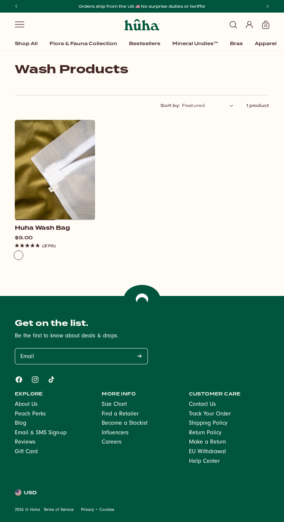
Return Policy (205, 433)
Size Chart (114, 405)
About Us (26, 405)
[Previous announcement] (16, 6)
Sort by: (170, 105)
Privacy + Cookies (97, 510)
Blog (20, 424)
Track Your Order (210, 414)
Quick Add (54, 208)
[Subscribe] (139, 356)
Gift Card (26, 452)
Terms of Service (59, 510)
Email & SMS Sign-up (41, 433)
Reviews (25, 442)
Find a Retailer (120, 414)
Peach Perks (30, 414)
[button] (19, 24)
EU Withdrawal (207, 452)
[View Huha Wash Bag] (55, 170)
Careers (112, 442)
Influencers (115, 433)
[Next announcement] (268, 6)
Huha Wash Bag (42, 228)
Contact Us (202, 405)
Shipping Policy (208, 424)
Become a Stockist (125, 424)
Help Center (204, 462)
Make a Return (207, 442)
